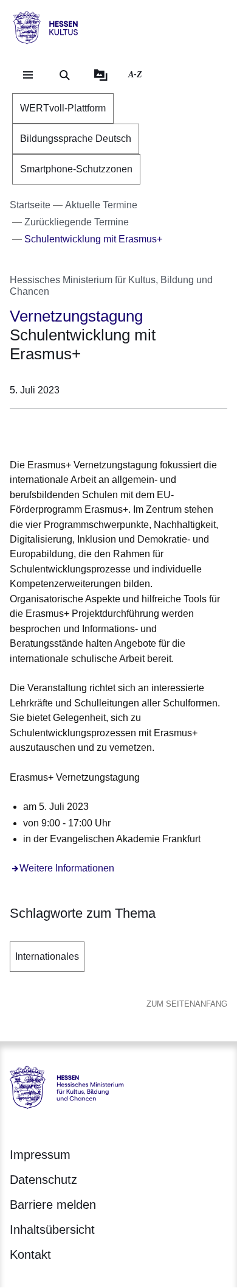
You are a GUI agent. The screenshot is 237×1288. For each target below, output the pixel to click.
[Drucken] (114, 430)
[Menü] (28, 75)
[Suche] (64, 75)
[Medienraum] (101, 75)
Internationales (47, 956)
